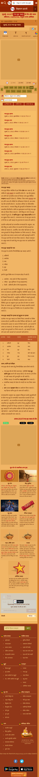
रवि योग (7, 717)
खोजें (28, 628)
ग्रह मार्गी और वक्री (28, 654)
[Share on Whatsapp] (6, 423)
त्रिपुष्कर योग (8, 707)
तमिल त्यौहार (26, 710)
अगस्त (8, 91)
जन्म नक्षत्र (10, 193)
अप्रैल (20, 87)
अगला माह (29, 104)
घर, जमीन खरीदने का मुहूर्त (12, 679)
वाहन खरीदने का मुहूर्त (10, 675)
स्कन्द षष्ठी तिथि (27, 714)
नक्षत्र (24, 682)
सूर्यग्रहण (7, 640)
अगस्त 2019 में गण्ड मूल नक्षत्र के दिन (25, 419)
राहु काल (25, 679)
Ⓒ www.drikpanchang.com (27, 741)
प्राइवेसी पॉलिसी (28, 743)
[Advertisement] (19, 60)
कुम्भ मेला (7, 749)
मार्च (16, 87)
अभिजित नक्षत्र (27, 686)
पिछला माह (8, 104)
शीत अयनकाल (9, 658)
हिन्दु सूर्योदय (8, 731)
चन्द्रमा (31, 198)
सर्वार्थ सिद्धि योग (9, 696)
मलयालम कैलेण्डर (9, 742)
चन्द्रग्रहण (8, 644)
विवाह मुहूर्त (8, 668)
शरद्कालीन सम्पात (9, 654)
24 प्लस (28, 83)
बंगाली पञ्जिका (9, 745)
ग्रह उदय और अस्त (28, 651)
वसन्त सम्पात (8, 647)
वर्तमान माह (18, 104)
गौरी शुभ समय (26, 700)
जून (27, 87)
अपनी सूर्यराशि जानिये (10, 738)
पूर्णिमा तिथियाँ (26, 640)
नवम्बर (24, 91)
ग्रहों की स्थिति (26, 647)
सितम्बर (13, 91)
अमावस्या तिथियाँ (27, 644)
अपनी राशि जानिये (9, 735)
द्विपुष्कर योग (8, 703)
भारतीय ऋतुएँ (8, 728)
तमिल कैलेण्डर (26, 703)
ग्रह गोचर (25, 658)
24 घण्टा (21, 83)
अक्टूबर (19, 91)
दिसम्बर (29, 91)
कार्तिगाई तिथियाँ (27, 707)
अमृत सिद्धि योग (9, 700)
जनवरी (6, 87)
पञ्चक (24, 668)
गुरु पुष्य (7, 714)
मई (24, 87)
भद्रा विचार (26, 675)
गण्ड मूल (25, 672)
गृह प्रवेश (7, 672)
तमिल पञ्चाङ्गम (27, 696)
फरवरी (11, 87)
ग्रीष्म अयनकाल (9, 651)
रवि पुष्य (7, 710)
